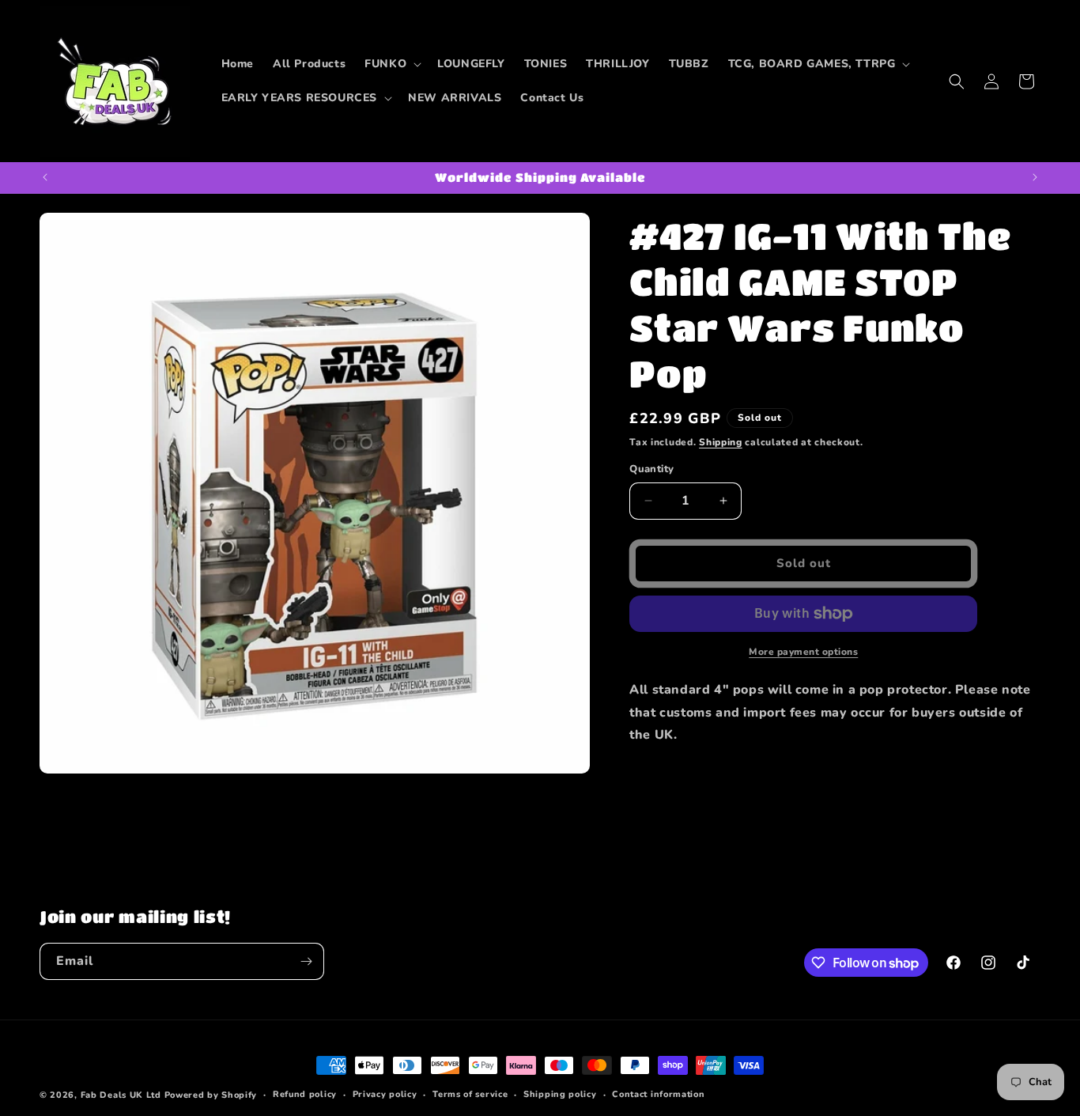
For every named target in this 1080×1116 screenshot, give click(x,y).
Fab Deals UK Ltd (121, 1095)
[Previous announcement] (45, 177)
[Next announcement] (1035, 177)
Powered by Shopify (211, 1095)
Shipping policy (560, 1094)
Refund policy (305, 1094)
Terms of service (470, 1094)
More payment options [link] (803, 651)
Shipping (720, 442)
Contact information (658, 1094)
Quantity (651, 469)
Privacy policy (385, 1094)
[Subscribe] (306, 961)
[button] (391, 64)
